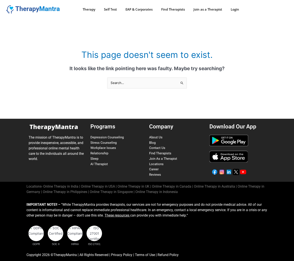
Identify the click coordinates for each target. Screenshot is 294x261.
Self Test (110, 9)
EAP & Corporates (139, 9)
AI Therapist (99, 164)
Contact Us (157, 148)
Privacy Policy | (123, 255)
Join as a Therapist (207, 9)
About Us (155, 137)
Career (154, 169)
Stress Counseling (103, 143)
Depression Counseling (107, 137)
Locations (156, 164)
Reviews (155, 175)
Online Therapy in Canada (171, 186)
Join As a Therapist (163, 159)
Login (235, 9)
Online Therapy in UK (133, 186)
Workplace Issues (103, 148)
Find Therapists (173, 9)
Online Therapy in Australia (214, 186)
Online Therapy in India (60, 186)
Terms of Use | (146, 255)
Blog (152, 143)
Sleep (94, 159)
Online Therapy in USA (98, 186)
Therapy (89, 9)
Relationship (99, 153)
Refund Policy (168, 255)
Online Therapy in (65, 192)
